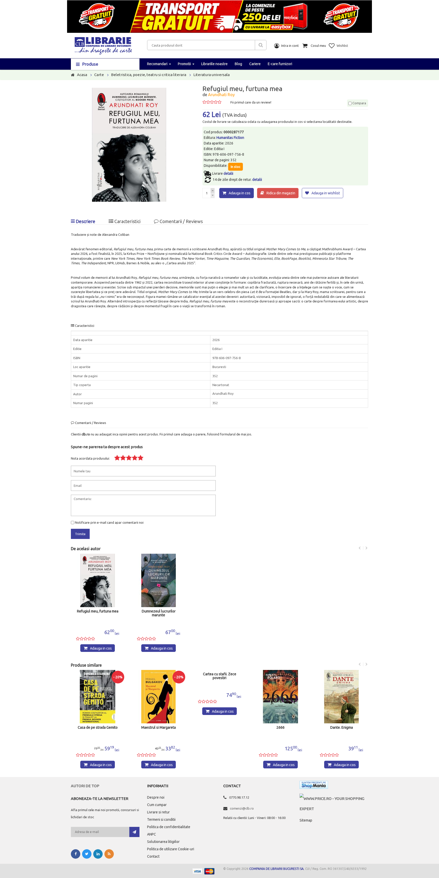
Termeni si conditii (161, 819)
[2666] (280, 696)
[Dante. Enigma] (341, 696)
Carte (99, 74)
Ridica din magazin (280, 193)
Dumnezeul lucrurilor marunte (159, 613)
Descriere (85, 221)
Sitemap (306, 820)
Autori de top (85, 786)
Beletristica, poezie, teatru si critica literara (148, 74)
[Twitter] (86, 854)
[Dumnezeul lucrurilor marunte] (158, 580)
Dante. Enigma (341, 727)
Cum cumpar (157, 805)
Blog (238, 64)
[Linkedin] (98, 854)
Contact (153, 856)
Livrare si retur (158, 812)
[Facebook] (75, 854)
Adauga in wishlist (325, 193)
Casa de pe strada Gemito (98, 727)
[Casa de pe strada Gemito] (97, 696)
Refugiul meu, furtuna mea (97, 611)
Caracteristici (126, 221)
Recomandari (157, 64)
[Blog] (109, 854)
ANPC (151, 834)
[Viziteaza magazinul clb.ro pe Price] (334, 798)
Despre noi (155, 797)
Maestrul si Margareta (158, 727)
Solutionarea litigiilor (163, 842)
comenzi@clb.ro (242, 808)
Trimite (80, 534)
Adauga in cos (239, 193)
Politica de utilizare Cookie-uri (170, 849)
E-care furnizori (280, 64)
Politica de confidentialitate (168, 827)
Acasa (82, 74)
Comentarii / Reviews (181, 221)
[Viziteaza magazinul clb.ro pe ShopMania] (314, 786)
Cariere (255, 64)
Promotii (184, 64)
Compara (359, 103)
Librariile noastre (214, 64)
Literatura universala (211, 74)
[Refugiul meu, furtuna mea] (97, 580)
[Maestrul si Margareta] (158, 696)
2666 (280, 727)
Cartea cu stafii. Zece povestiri (219, 676)
